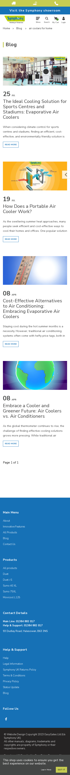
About (6, 521)
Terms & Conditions (14, 675)
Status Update (11, 687)
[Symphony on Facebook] (6, 719)
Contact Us (9, 544)
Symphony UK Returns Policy (19, 669)
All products (10, 568)
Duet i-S (7, 580)
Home (6, 28)
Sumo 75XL (9, 591)
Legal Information (13, 664)
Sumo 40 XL (10, 585)
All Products (10, 532)
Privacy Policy (11, 681)
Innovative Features (14, 526)
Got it (61, 769)
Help (6, 658)
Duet (5, 574)
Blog (19, 28)
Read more (11, 144)
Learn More (46, 770)
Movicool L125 (11, 597)
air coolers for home (40, 28)
